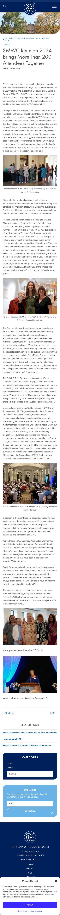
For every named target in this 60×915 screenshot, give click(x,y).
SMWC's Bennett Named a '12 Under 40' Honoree (27, 745)
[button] (55, 881)
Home (5, 38)
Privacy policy (22, 911)
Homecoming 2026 (12, 739)
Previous (9, 712)
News (5, 68)
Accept (30, 904)
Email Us (36, 859)
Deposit (30, 868)
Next (53, 712)
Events (10, 767)
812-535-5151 (26, 859)
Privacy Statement (35, 911)
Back (7, 44)
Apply (30, 864)
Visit (30, 872)
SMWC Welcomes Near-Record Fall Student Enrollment (30, 732)
